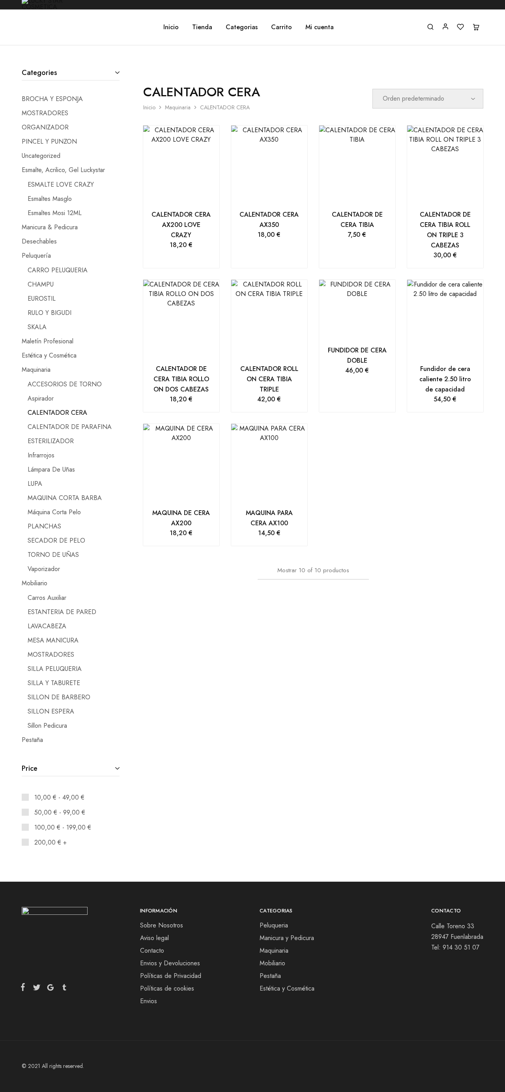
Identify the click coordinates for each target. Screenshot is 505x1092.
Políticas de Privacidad (170, 975)
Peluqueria (274, 925)
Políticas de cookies (167, 988)
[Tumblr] (62, 989)
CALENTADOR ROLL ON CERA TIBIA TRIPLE (269, 379)
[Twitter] (36, 989)
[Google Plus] (50, 989)
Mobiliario (272, 963)
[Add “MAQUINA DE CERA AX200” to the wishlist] (191, 492)
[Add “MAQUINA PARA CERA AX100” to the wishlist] (279, 492)
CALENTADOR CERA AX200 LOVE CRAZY (181, 225)
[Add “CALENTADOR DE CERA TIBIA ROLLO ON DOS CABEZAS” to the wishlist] (191, 348)
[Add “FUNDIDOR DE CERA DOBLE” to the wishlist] (367, 329)
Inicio (171, 27)
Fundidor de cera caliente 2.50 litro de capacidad (445, 379)
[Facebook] (24, 989)
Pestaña (270, 975)
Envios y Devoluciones (170, 963)
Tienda (202, 27)
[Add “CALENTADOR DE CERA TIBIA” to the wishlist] (367, 194)
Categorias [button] (242, 27)
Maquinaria (178, 107)
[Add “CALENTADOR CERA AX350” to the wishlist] (279, 194)
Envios (148, 1001)
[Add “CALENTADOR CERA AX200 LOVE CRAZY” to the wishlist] (191, 194)
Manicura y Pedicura (287, 937)
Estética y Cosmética (287, 988)
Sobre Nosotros (161, 925)
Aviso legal (154, 937)
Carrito (281, 27)
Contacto (152, 950)
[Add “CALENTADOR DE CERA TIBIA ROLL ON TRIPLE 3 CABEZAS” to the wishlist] (455, 194)
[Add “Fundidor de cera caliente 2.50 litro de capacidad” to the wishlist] (455, 348)
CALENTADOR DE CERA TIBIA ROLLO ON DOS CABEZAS (181, 379)
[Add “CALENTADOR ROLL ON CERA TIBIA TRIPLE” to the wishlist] (279, 348)
